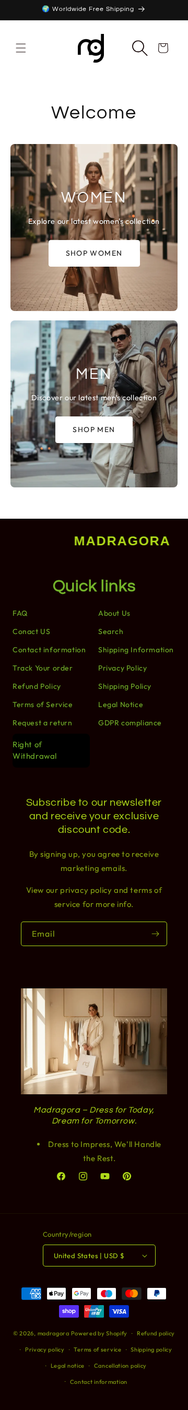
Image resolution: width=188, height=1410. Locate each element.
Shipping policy (151, 1349)
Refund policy (156, 1333)
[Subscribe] (155, 934)
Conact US (31, 631)
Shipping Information (136, 649)
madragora (53, 1333)
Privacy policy (45, 1349)
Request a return (43, 722)
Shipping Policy (124, 686)
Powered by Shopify (99, 1333)
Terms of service (97, 1349)
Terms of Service (43, 704)
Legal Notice (120, 704)
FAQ (20, 613)
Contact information (49, 649)
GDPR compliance (130, 722)
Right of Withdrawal (35, 750)
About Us (114, 613)
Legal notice (68, 1365)
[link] (94, 227)
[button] (20, 48)
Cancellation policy (120, 1365)
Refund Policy (37, 686)
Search (111, 631)
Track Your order (43, 668)
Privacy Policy (122, 668)
